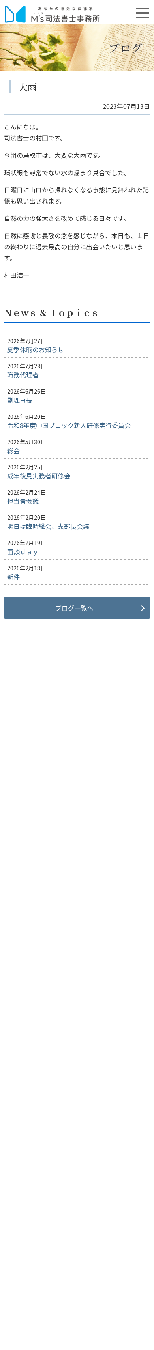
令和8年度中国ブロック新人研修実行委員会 (69, 425)
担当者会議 (23, 501)
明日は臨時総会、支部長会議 (48, 526)
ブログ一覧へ (74, 607)
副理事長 (19, 400)
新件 (13, 576)
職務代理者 (23, 374)
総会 (13, 450)
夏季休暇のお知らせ (35, 349)
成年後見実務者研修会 (38, 475)
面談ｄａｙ (23, 551)
